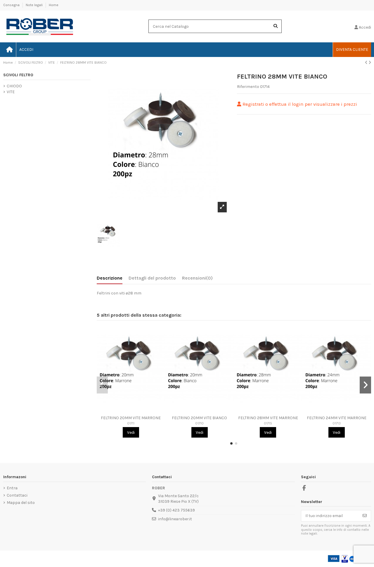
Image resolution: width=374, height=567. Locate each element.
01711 (130, 423)
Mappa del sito (21, 502)
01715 (268, 423)
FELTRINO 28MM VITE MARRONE (268, 418)
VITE (11, 91)
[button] (231, 443)
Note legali (35, 5)
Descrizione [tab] (109, 278)
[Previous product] (366, 62)
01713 (337, 423)
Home (53, 5)
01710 (199, 423)
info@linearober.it (175, 518)
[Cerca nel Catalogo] (275, 26)
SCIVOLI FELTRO (18, 74)
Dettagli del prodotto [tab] (152, 278)
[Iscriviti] (365, 515)
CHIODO (14, 86)
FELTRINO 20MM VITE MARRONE (131, 418)
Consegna (11, 5)
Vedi (131, 432)
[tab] (197, 279)
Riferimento (248, 86)
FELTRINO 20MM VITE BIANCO (199, 418)
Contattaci (17, 495)
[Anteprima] (131, 411)
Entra (12, 487)
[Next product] (369, 62)
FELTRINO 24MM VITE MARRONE (336, 418)
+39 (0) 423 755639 (176, 510)
